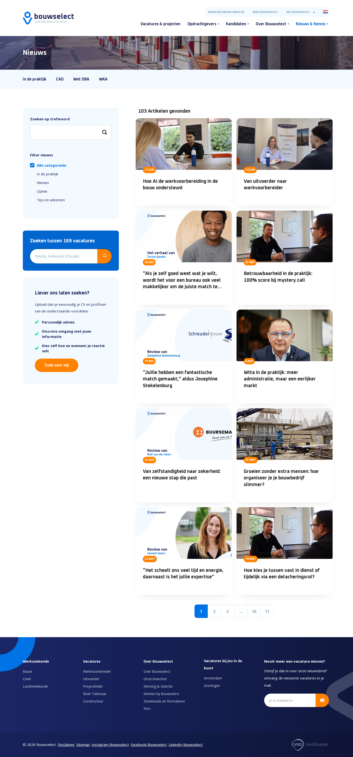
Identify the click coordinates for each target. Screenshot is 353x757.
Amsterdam (213, 678)
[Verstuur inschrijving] (322, 700)
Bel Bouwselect (298, 12)
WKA (103, 79)
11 (267, 611)
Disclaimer (66, 744)
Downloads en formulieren (164, 701)
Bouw (27, 671)
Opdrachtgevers (202, 24)
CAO (60, 79)
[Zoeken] (104, 132)
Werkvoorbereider (97, 671)
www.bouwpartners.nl (226, 12)
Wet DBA (81, 79)
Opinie (42, 191)
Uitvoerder (91, 679)
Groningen (212, 685)
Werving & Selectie (158, 686)
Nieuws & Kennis (310, 24)
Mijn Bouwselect (265, 12)
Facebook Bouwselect (149, 744)
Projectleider (93, 686)
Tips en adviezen (51, 199)
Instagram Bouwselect (110, 744)
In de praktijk (34, 79)
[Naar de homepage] (48, 18)
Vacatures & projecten (160, 24)
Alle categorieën (51, 165)
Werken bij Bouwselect (161, 693)
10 (254, 611)
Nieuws (43, 182)
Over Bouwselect (271, 24)
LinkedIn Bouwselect (186, 744)
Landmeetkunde (35, 686)
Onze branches (155, 679)
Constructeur (93, 701)
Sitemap (83, 744)
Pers (147, 708)
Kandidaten (236, 24)
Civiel (27, 679)
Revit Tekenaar (94, 693)
